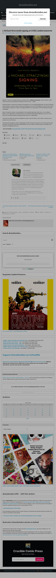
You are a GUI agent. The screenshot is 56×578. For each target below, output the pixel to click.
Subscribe (43, 19)
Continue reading (28, 23)
